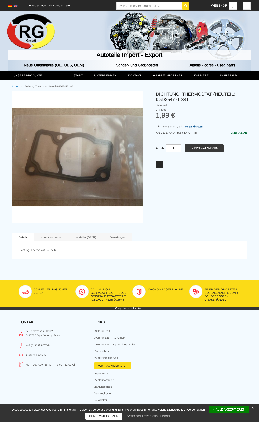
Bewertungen (118, 237)
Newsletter (100, 400)
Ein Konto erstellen (60, 5)
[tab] (23, 237)
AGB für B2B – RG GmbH (109, 337)
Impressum (101, 373)
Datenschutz (101, 351)
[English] (15, 6)
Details (23, 237)
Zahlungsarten (103, 386)
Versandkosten (194, 126)
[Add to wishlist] (159, 164)
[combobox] (152, 6)
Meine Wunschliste (233, 6)
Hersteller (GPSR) (85, 237)
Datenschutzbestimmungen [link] (149, 416)
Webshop (219, 5)
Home (15, 86)
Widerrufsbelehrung (106, 357)
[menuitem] (40, 75)
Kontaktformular (104, 379)
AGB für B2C (102, 331)
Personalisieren (103, 416)
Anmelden (33, 5)
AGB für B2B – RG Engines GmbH (115, 344)
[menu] (129, 75)
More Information (50, 237)
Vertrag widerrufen (112, 365)
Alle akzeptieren (230, 409)
